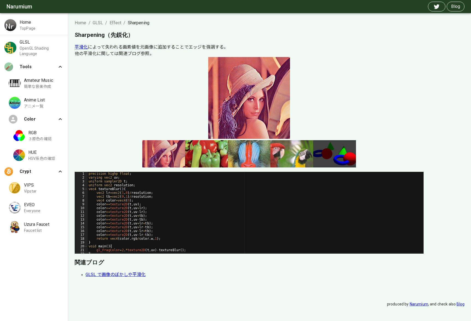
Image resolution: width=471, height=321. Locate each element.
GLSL (98, 22)
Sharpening (139, 22)
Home (80, 22)
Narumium (419, 304)
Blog (460, 304)
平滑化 (81, 47)
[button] (34, 25)
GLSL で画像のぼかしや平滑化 (116, 274)
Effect (116, 22)
